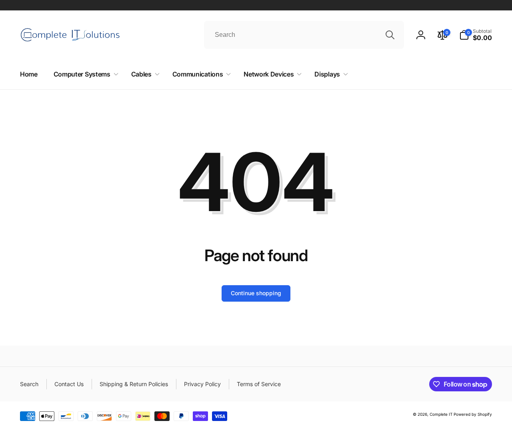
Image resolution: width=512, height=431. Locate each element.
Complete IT (441, 414)
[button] (475, 35)
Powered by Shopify (473, 414)
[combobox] (304, 35)
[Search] (390, 35)
